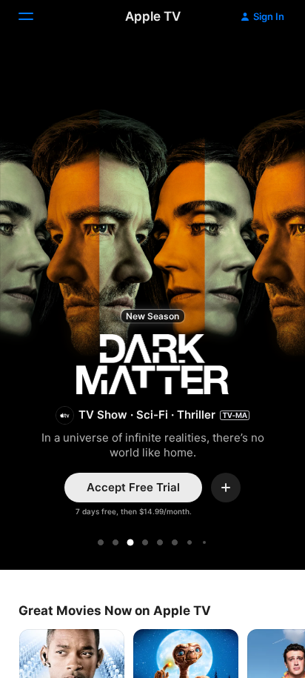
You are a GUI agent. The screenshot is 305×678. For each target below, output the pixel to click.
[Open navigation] (35, 16)
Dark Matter (152, 304)
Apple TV (153, 16)
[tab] (100, 542)
